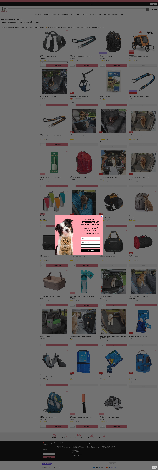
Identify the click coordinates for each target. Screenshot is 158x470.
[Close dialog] (102, 216)
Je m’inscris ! (91, 250)
